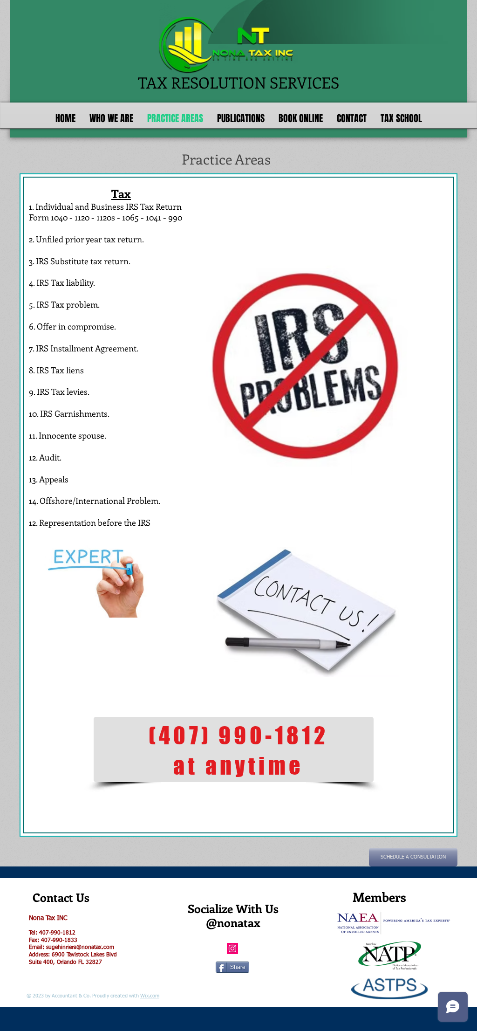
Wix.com (149, 995)
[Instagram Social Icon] (232, 948)
